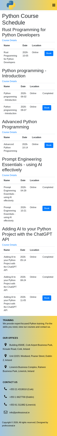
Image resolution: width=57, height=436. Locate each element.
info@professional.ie (19, 412)
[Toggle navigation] (53, 5)
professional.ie (8, 425)
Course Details (9, 40)
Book (48, 53)
